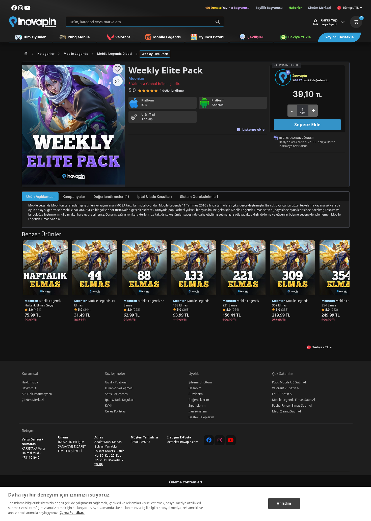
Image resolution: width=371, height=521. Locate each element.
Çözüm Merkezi (33, 400)
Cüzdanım (196, 394)
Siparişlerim (197, 405)
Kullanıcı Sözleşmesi (119, 388)
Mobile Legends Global (114, 54)
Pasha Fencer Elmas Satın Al (292, 405)
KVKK (108, 405)
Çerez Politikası (115, 411)
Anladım (284, 503)
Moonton (137, 78)
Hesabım (195, 388)
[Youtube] (231, 440)
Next (348, 270)
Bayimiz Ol (29, 388)
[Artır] (313, 111)
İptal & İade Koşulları (119, 400)
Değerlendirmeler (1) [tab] (111, 196)
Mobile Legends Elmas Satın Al (293, 400)
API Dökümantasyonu (37, 394)
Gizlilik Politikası (116, 382)
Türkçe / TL (351, 8)
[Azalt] (291, 111)
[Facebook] (209, 440)
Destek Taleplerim (201, 417)
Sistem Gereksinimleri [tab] (199, 196)
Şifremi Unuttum (200, 382)
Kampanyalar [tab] (74, 196)
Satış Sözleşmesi (116, 394)
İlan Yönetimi (198, 411)
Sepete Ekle (307, 124)
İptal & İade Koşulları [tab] (154, 196)
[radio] (139, 90)
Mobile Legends (76, 54)
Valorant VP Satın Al (286, 388)
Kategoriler (46, 54)
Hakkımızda (30, 382)
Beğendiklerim (199, 400)
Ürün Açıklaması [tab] (40, 196)
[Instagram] (220, 440)
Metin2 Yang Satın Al (286, 411)
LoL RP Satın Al (282, 394)
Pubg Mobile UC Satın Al (289, 382)
